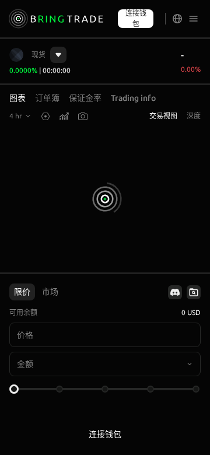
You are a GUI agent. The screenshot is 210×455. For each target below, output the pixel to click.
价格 (25, 335)
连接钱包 (135, 18)
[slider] (14, 389)
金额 (25, 364)
